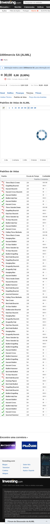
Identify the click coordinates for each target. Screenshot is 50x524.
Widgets (5, 473)
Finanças (20, 93)
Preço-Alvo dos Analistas (37, 97)
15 (16, 108)
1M (35, 108)
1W (32, 108)
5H (25, 108)
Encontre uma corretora (13, 437)
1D (28, 108)
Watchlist (17, 7)
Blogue (4, 465)
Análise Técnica (6, 97)
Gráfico (10, 93)
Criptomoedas (29, 7)
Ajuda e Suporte (28, 470)
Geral (2, 93)
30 (19, 108)
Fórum (38, 93)
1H (22, 108)
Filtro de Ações (15, 11)
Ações (4, 11)
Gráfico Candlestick (3, 108)
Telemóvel (6, 467)
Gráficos (40, 7)
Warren (34, 11)
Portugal (26, 11)
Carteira (5, 470)
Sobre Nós (26, 465)
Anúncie (26, 467)
